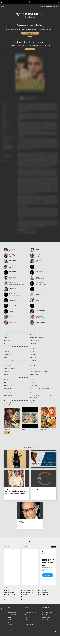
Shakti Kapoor (13, 255)
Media (9, 619)
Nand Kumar (33, 357)
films (2, 6)
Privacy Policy (45, 619)
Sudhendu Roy (33, 363)
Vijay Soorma (41, 337)
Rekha (37, 249)
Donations (10, 610)
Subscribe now (30, 33)
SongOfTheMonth (9, 596)
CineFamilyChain (9, 599)
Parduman (44, 395)
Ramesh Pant (33, 349)
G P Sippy (22, 522)
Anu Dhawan (39, 266)
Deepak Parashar (40, 310)
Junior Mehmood (40, 322)
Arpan (23, 429)
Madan (11, 311)
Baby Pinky (39, 260)
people (30, 526)
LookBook (42, 599)
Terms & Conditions (12, 614)
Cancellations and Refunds (48, 622)
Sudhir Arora (33, 368)
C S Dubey (12, 282)
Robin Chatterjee (34, 403)
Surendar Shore (13, 305)
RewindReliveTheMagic (28, 592)
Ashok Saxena (13, 300)
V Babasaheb (33, 354)
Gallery (9, 617)
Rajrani (38, 371)
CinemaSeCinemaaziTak (28, 590)
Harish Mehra (33, 385)
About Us (10, 607)
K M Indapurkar (34, 374)
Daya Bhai (32, 400)
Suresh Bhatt (33, 365)
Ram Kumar (39, 395)
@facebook (24, 546)
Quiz (9, 622)
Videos (26, 610)
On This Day (45, 614)
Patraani (35, 490)
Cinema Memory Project (30, 612)
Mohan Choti (12, 317)
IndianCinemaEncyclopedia (11, 594)
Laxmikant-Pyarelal (35, 340)
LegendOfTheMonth (27, 599)
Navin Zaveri (33, 360)
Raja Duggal (12, 271)
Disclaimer (10, 624)
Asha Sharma (39, 316)
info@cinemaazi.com (13, 630)
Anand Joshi (39, 289)
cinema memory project (16, 497)
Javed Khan (12, 277)
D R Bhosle (33, 395)
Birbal (37, 277)
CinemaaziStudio (26, 596)
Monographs (45, 610)
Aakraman (43, 429)
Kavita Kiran (39, 271)
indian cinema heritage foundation (49, 6)
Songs (26, 619)
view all (7, 432)
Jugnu (37, 300)
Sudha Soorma (43, 371)
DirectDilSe (25, 594)
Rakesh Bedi (12, 266)
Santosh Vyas (33, 346)
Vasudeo (50, 395)
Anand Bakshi (33, 343)
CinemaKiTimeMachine (45, 594)
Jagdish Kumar (33, 337)
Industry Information (29, 622)
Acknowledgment (12, 612)
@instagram (6, 546)
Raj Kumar (38, 305)
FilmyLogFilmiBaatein (45, 596)
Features (27, 607)
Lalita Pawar (39, 255)
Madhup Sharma (13, 294)
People (26, 614)
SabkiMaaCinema (44, 592)
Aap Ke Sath (7, 429)
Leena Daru (33, 371)
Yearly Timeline (45, 607)
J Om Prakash (30, 17)
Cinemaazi (7, 590)
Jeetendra (12, 249)
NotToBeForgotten (9, 592)
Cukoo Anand (33, 392)
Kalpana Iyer (12, 260)
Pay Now (30, 49)
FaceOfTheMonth (44, 590)
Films (26, 617)
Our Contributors (46, 617)
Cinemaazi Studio (29, 624)
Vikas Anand (12, 288)
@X (40, 546)
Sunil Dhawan (39, 282)
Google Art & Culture (47, 612)
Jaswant (38, 294)
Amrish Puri (12, 322)
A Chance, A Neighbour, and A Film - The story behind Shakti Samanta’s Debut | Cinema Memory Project (16, 491)
